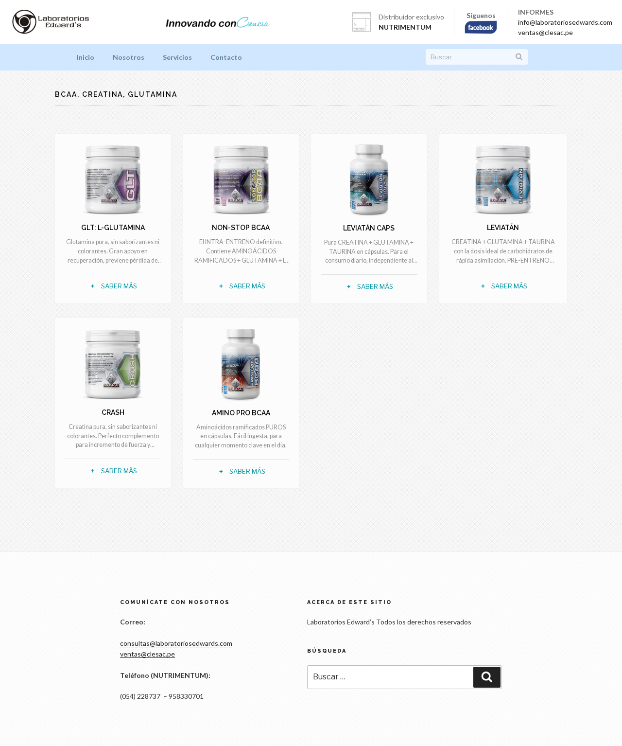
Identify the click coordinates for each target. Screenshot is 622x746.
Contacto (226, 57)
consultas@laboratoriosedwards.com (176, 643)
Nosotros (128, 57)
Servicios (177, 57)
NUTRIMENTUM (405, 27)
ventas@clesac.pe (545, 32)
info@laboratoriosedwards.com (565, 22)
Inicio (85, 57)
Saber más (119, 286)
